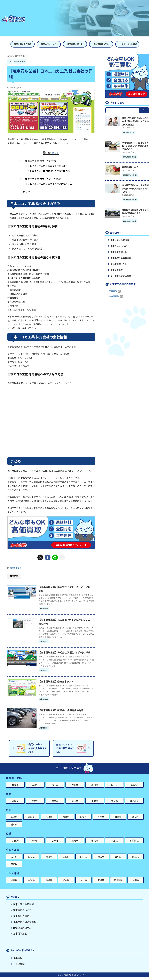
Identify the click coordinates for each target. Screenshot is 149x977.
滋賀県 (74, 840)
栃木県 (35, 800)
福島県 (134, 784)
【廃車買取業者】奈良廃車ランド (56, 681)
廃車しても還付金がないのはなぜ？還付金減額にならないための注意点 (135, 121)
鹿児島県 (118, 880)
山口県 (83, 856)
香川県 (118, 856)
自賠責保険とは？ (130, 167)
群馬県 (55, 800)
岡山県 (49, 856)
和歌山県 (134, 840)
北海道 (15, 784)
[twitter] (40, 557)
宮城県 (74, 784)
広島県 (66, 856)
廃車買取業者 (15, 568)
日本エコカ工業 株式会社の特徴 (39, 161)
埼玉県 (74, 800)
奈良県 (94, 840)
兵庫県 (35, 840)
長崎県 (49, 880)
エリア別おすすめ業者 (127, 44)
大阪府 (15, 840)
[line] (55, 557)
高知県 (14, 864)
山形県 (114, 784)
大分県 (83, 880)
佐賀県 (31, 880)
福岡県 (14, 880)
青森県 (35, 784)
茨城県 (15, 800)
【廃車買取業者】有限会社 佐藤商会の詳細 (61, 710)
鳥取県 (14, 856)
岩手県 (55, 784)
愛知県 (14, 824)
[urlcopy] (62, 557)
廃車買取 (113, 291)
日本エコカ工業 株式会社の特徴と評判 (47, 165)
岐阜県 (118, 816)
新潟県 (14, 816)
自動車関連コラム (101, 44)
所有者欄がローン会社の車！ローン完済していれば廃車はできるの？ (135, 146)
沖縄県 (135, 880)
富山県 (31, 816)
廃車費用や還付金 (75, 44)
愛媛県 (135, 856)
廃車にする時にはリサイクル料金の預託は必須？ (135, 211)
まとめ (26, 191)
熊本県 (66, 880)
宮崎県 (100, 880)
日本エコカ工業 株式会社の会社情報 (41, 179)
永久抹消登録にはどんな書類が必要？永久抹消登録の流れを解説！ (135, 188)
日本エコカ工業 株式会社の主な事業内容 (48, 170)
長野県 (100, 816)
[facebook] (47, 557)
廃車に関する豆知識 (22, 44)
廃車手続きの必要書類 (120, 258)
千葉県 (94, 800)
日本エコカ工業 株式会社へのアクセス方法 (49, 183)
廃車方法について (48, 44)
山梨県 (83, 816)
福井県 (66, 816)
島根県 (31, 856)
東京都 (114, 800)
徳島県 (100, 856)
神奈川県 (134, 800)
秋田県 (94, 784)
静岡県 (135, 816)
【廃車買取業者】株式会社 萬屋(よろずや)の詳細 (64, 652)
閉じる (55, 152)
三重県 (114, 840)
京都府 (55, 840)
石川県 (49, 816)
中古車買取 (114, 296)
